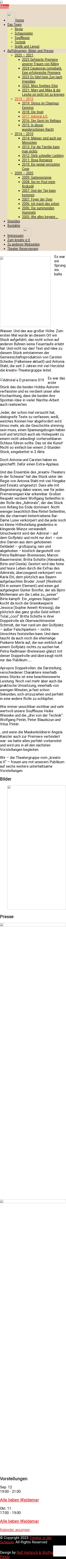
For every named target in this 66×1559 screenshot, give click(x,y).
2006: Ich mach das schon (40, 203)
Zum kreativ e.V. (18, 240)
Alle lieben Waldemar (19, 1500)
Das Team (14, 24)
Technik (20, 42)
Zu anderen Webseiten (23, 244)
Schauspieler (24, 33)
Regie (19, 29)
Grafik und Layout (27, 46)
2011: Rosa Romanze (37, 160)
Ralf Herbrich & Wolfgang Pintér (29, 1554)
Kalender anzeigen (15, 1530)
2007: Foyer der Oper (37, 199)
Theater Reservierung (22, 248)
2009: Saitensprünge (37, 177)
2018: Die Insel (32, 112)
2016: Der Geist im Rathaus (41, 120)
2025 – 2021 (24, 55)
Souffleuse (22, 37)
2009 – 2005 (24, 173)
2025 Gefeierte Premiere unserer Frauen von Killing (40, 61)
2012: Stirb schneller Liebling (43, 155)
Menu (4, 6)
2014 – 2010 (24, 134)
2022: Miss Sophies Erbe (40, 86)
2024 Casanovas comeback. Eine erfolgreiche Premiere (42, 70)
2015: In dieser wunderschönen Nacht (38, 127)
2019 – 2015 (24, 99)
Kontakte (13, 225)
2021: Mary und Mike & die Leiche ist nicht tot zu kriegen (43, 92)
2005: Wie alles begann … (40, 217)
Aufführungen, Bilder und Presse (30, 51)
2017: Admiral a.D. (35, 116)
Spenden (13, 221)
